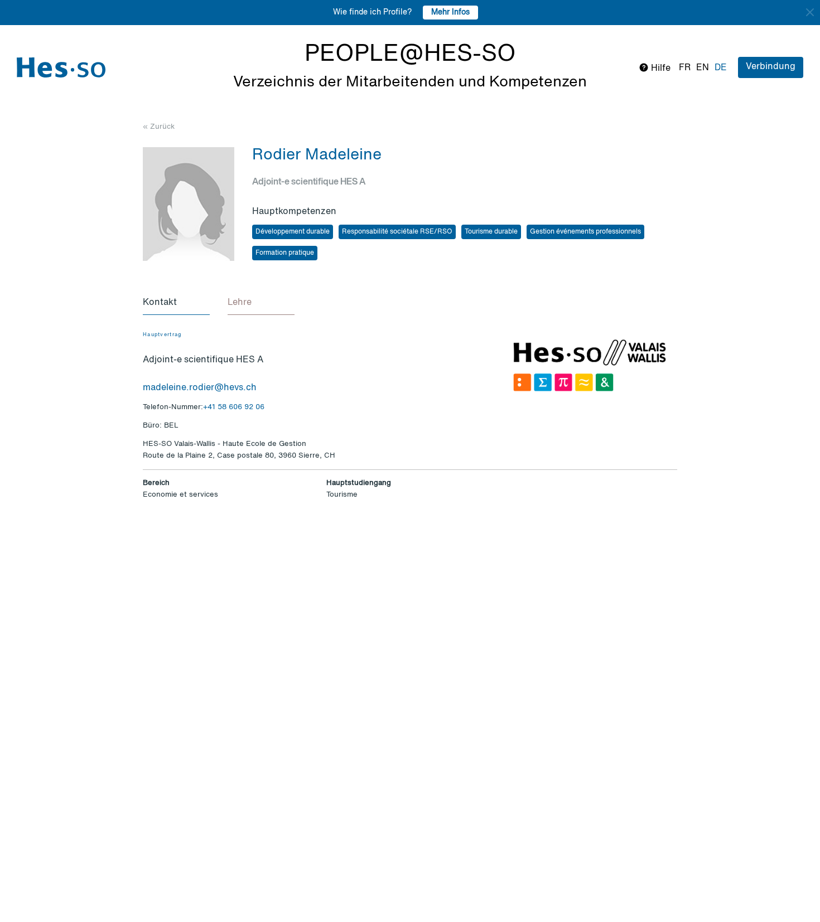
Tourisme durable (491, 232)
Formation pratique (284, 253)
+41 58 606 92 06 (233, 407)
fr (685, 68)
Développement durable (292, 232)
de (721, 68)
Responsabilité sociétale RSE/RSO (397, 232)
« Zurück (159, 126)
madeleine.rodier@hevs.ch (200, 388)
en (702, 68)
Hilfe (660, 68)
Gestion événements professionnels (585, 232)
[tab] (176, 303)
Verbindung (770, 66)
